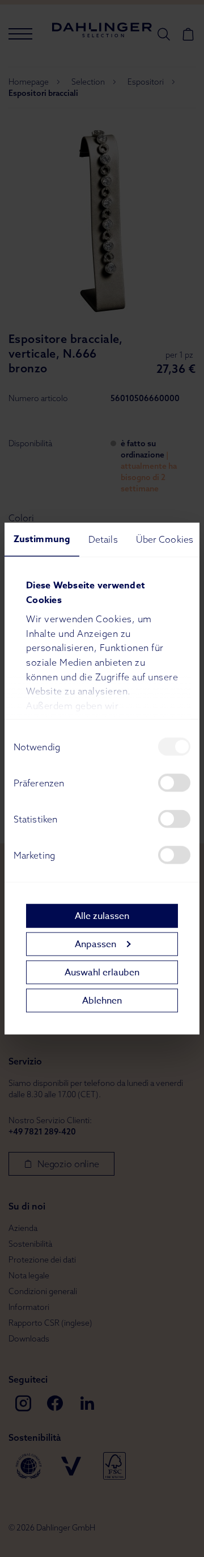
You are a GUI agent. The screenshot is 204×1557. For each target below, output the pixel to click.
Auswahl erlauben (102, 972)
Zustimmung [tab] (42, 539)
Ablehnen (102, 1000)
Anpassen (95, 944)
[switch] (174, 783)
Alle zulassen (102, 915)
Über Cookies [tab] (164, 539)
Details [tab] (103, 539)
